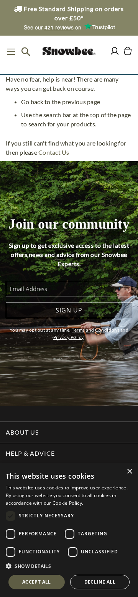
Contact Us (53, 152)
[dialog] (69, 530)
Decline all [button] (99, 582)
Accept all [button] (36, 582)
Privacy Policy (68, 337)
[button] (69, 566)
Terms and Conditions (95, 330)
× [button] (129, 471)
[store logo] (69, 51)
